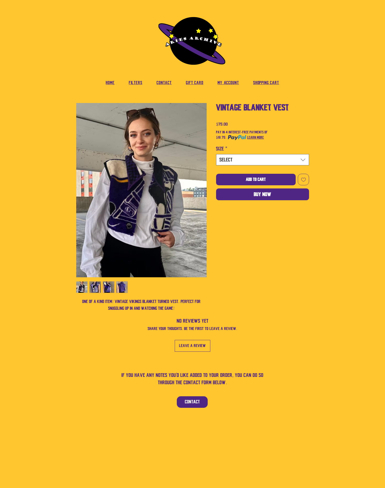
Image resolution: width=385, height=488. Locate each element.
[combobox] (262, 159)
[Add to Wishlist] (303, 179)
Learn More (255, 137)
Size (222, 148)
